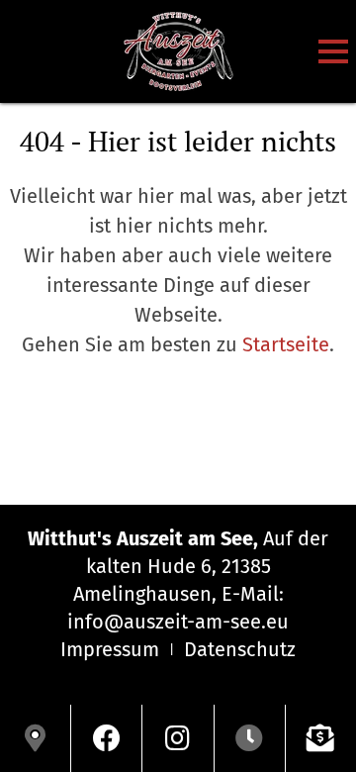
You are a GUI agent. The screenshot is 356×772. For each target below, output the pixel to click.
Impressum (109, 649)
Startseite (285, 344)
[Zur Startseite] (178, 51)
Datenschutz (240, 649)
